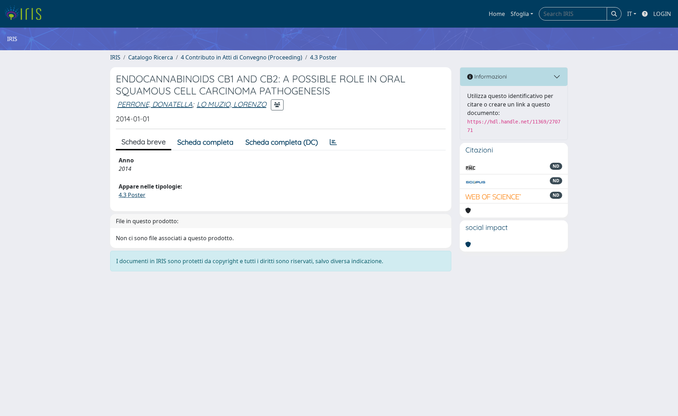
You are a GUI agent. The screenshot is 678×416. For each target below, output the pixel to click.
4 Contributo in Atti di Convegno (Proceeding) (241, 57)
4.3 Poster (323, 57)
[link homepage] (25, 13)
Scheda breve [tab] (143, 141)
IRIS (115, 57)
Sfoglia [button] (520, 14)
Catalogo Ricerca (150, 57)
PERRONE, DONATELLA (154, 104)
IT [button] (629, 14)
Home (497, 14)
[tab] (333, 142)
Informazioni (490, 76)
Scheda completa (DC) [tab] (281, 142)
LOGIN (662, 14)
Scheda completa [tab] (205, 142)
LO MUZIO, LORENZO (231, 104)
